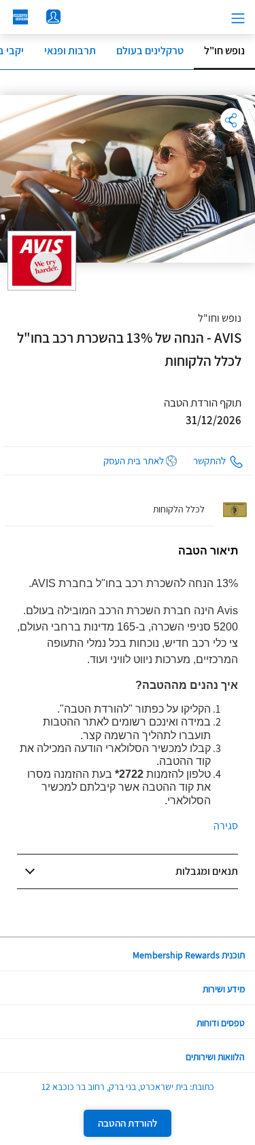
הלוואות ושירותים (215, 1057)
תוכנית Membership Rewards (189, 955)
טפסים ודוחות (221, 1023)
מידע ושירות (224, 989)
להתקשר (209, 460)
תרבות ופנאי (70, 50)
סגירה (226, 826)
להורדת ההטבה (127, 1122)
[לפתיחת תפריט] (238, 18)
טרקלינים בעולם (150, 50)
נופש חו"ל (224, 50)
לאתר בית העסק (133, 460)
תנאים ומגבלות (206, 871)
